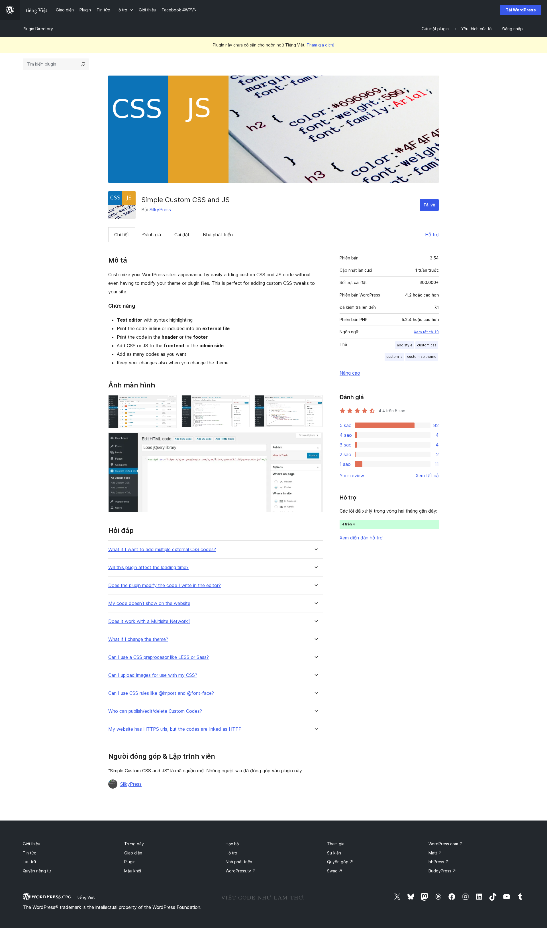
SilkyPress (160, 209)
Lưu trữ (29, 861)
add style (405, 345)
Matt (435, 852)
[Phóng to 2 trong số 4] (242, 403)
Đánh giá (151, 234)
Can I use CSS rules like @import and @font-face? (161, 693)
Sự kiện (334, 852)
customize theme (421, 356)
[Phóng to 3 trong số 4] (315, 403)
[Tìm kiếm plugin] (83, 64)
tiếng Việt (86, 897)
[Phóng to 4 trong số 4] (315, 440)
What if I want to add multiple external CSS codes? (162, 549)
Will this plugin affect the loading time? (148, 567)
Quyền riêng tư (37, 870)
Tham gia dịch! (320, 44)
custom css (426, 345)
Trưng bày (134, 843)
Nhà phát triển (218, 234)
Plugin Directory (38, 28)
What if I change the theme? (138, 639)
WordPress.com (445, 843)
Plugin (130, 861)
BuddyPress (442, 870)
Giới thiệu (31, 843)
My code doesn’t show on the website (149, 603)
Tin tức (29, 852)
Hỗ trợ (432, 234)
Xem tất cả (427, 475)
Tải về (429, 204)
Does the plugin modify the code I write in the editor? (164, 585)
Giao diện (133, 852)
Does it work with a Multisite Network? (149, 621)
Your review (352, 475)
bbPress (438, 861)
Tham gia (335, 843)
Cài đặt (181, 234)
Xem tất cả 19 (426, 332)
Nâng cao (350, 373)
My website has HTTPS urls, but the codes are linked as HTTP (175, 729)
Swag (334, 870)
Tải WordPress (521, 9)
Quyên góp (340, 861)
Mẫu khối (132, 870)
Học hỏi (233, 843)
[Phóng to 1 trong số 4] (169, 403)
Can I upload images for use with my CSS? (152, 675)
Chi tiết (121, 234)
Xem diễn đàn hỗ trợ (361, 538)
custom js (394, 356)
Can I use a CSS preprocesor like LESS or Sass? (158, 657)
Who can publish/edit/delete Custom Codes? (155, 711)
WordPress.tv (241, 870)
